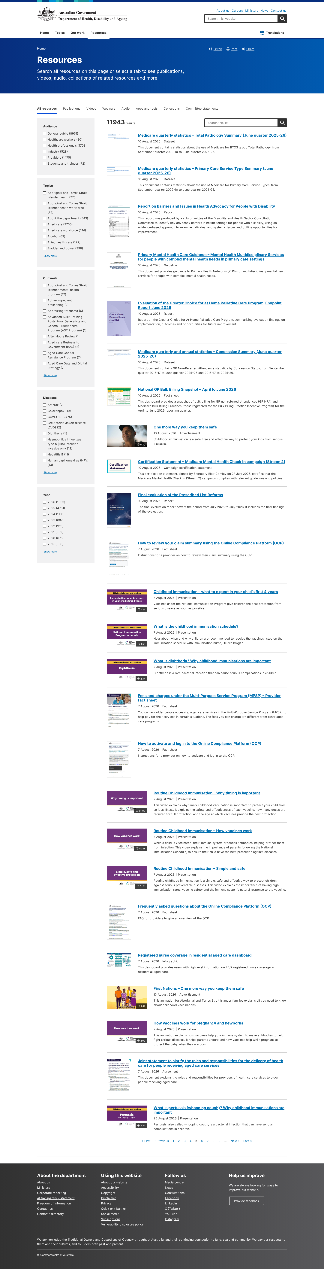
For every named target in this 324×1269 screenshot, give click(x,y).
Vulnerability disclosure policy (122, 1224)
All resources (47, 108)
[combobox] (241, 18)
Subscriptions (110, 1219)
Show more (50, 255)
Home (44, 33)
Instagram (172, 1219)
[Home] (82, 14)
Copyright (108, 1193)
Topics (60, 33)
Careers (237, 10)
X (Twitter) (172, 1208)
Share (250, 49)
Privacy (106, 1203)
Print (234, 49)
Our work (78, 33)
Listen (218, 49)
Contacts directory (50, 1214)
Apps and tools (147, 108)
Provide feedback (246, 1201)
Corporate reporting (51, 1193)
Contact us (278, 10)
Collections (172, 108)
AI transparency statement (56, 1198)
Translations (275, 33)
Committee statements (202, 108)
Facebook (172, 1198)
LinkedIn (171, 1203)
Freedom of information (54, 1203)
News (264, 10)
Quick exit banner (113, 1208)
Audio (126, 108)
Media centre (174, 1182)
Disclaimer (108, 1198)
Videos (91, 108)
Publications (71, 108)
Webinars (108, 108)
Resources (98, 33)
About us (223, 10)
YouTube (171, 1214)
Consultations (174, 1193)
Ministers (251, 10)
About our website (114, 1182)
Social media (110, 1214)
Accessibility (110, 1187)
